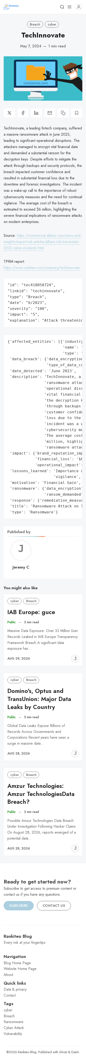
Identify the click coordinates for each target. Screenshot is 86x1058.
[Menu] (69, 7)
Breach (35, 24)
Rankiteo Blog (27, 1052)
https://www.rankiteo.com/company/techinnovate (42, 267)
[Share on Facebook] (23, 112)
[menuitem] (43, 963)
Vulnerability (13, 1033)
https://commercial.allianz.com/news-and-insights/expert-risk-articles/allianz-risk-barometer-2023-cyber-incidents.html (42, 242)
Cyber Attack (14, 1027)
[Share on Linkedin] (36, 112)
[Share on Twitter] (9, 112)
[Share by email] (50, 112)
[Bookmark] (77, 112)
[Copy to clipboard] (63, 112)
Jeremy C (21, 567)
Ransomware (13, 1021)
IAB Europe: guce (31, 612)
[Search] (62, 7)
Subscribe (18, 905)
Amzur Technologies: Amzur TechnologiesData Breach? (41, 794)
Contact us (54, 905)
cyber (52, 24)
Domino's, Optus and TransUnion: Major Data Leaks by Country (39, 699)
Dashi (75, 1052)
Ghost (63, 1052)
